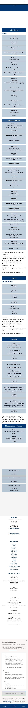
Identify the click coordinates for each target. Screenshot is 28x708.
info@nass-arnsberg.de (14, 528)
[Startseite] (9, 2)
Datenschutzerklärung (7, 701)
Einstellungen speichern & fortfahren (14, 693)
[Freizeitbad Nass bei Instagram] (15, 537)
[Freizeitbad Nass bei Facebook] (12, 537)
